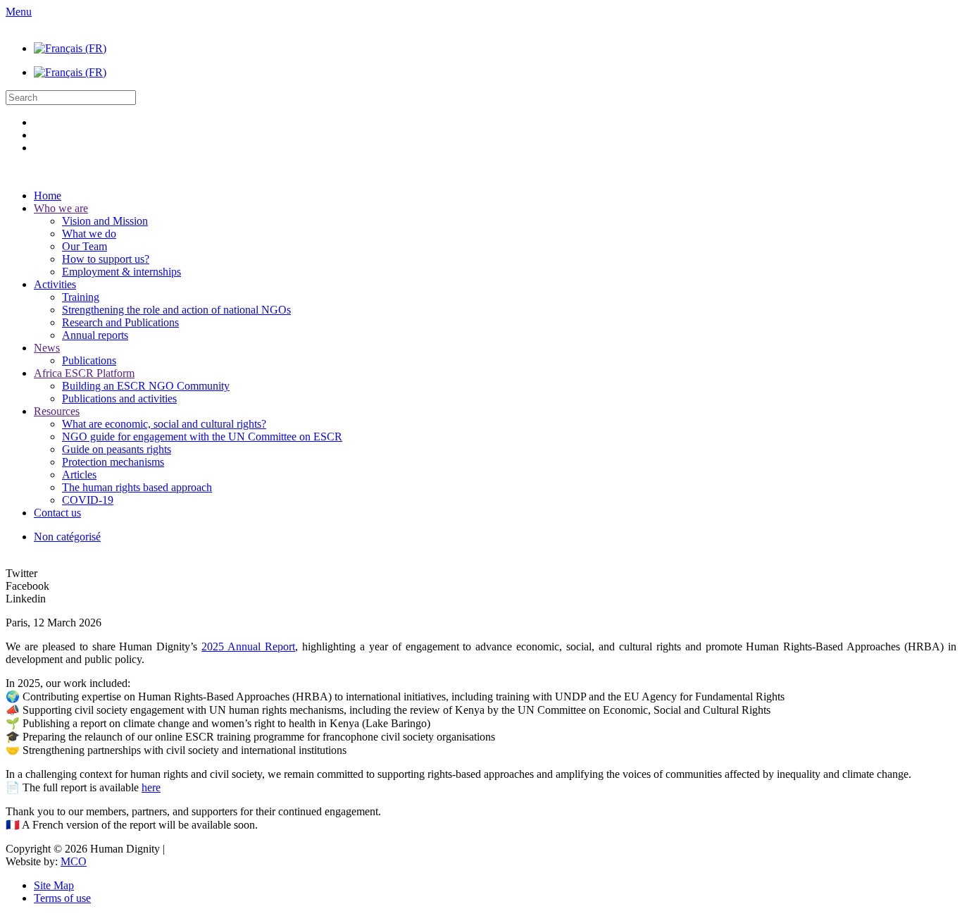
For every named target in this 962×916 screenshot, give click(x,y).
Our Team (84, 246)
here (151, 787)
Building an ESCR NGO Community (146, 386)
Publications (89, 360)
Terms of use (62, 898)
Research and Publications (120, 322)
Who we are (61, 208)
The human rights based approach (137, 487)
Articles (79, 475)
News (47, 348)
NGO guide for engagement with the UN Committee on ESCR (202, 436)
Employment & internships (121, 272)
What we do (89, 234)
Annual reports (95, 335)
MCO (74, 861)
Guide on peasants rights (116, 449)
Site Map (54, 885)
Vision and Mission (105, 221)
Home (47, 196)
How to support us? (105, 259)
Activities (55, 284)
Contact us (57, 513)
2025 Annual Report (248, 646)
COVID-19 (87, 500)
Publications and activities (119, 398)
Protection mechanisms (113, 462)
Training (80, 297)
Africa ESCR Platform (84, 373)
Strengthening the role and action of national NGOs (176, 310)
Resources (57, 411)
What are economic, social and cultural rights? (164, 424)
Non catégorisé (67, 537)
